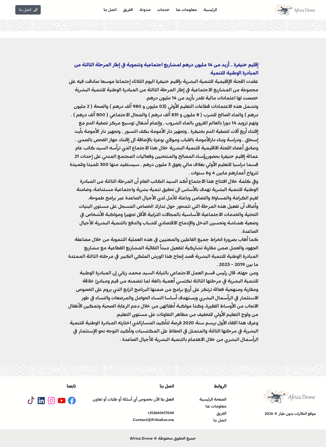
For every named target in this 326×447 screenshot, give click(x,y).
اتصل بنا (219, 420)
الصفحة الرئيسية (212, 399)
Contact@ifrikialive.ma (153, 420)
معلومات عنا (216, 406)
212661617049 (162, 413)
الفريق (221, 413)
